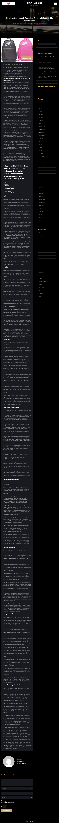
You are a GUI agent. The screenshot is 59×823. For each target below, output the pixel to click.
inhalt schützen (15, 70)
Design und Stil (8, 191)
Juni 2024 (40, 181)
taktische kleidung (42, 281)
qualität (17, 71)
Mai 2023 (40, 220)
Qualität (6, 184)
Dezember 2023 (42, 199)
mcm (40, 266)
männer (40, 263)
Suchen (40, 40)
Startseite (14, 23)
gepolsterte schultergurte (23, 67)
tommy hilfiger (41, 287)
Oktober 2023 (41, 205)
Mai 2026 (40, 111)
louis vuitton (41, 260)
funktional (15, 67)
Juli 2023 (40, 214)
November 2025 (42, 129)
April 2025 (41, 150)
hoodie (40, 250)
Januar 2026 (41, 123)
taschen (40, 284)
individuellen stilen (7, 70)
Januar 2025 (41, 159)
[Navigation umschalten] (55, 4)
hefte (18, 68)
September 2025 (42, 135)
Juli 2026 (40, 105)
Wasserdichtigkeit (8, 189)
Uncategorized (17, 64)
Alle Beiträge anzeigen (21, 763)
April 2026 (41, 114)
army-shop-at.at (34, 3)
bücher (17, 65)
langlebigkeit (21, 70)
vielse (25, 76)
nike (39, 269)
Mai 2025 (40, 147)
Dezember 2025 (42, 126)
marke (25, 70)
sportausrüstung (6, 74)
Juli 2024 (40, 178)
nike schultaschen (7, 71)
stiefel (40, 275)
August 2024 (41, 175)
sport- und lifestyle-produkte (18, 73)
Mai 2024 (40, 184)
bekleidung (41, 235)
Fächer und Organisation (10, 186)
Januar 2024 (41, 196)
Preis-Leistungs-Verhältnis (10, 192)
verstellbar (21, 76)
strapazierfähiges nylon (19, 74)
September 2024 (42, 171)
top (39, 290)
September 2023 (42, 208)
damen (40, 238)
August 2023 (41, 211)
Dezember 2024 (42, 162)
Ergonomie (7, 185)
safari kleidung (41, 272)
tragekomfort (16, 76)
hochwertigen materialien (25, 68)
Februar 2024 (41, 193)
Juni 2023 (40, 217)
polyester (13, 71)
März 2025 (41, 153)
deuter (40, 241)
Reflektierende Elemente (9, 188)
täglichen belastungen (8, 76)
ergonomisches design (8, 67)
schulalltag (6, 73)
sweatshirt (41, 278)
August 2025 (41, 138)
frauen (40, 244)
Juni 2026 (40, 108)
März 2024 (41, 190)
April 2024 (41, 187)
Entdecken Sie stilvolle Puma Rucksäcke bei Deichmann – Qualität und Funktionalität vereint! (47, 58)
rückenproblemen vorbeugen (25, 71)
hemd (40, 247)
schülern (10, 73)
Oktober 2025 (41, 132)
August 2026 (41, 102)
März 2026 (41, 117)
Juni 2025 (40, 144)
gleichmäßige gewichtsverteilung (10, 68)
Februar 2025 (41, 156)
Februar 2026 (41, 120)
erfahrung (22, 65)
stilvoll (12, 74)
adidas (40, 232)
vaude (40, 296)
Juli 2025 (40, 141)
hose (40, 253)
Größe (6, 182)
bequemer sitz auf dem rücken (9, 65)
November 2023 (42, 202)
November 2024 (42, 165)
